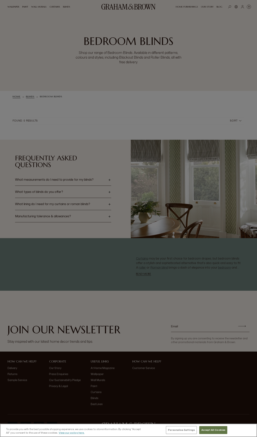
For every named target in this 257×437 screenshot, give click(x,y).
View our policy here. (71, 433)
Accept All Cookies (213, 430)
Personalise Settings (181, 430)
